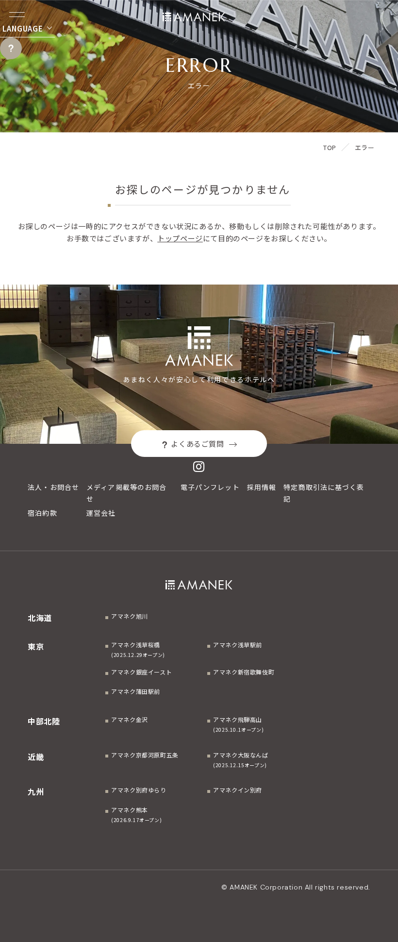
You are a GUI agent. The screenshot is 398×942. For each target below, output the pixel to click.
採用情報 (261, 487)
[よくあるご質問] (11, 48)
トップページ (180, 238)
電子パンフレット (210, 487)
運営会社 (101, 513)
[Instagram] (199, 466)
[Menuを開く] (17, 14)
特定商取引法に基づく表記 (323, 493)
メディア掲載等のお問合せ (126, 493)
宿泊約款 (42, 513)
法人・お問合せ (53, 487)
